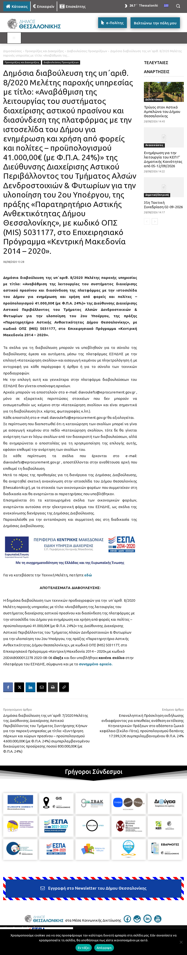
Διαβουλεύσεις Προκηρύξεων (87, 51)
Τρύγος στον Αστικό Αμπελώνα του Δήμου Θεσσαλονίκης (162, 111)
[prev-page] (147, 221)
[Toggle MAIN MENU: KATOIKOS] (14, 38)
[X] (19, 687)
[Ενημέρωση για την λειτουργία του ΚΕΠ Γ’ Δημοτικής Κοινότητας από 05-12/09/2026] (164, 137)
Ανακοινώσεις (154, 145)
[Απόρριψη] (180, 942)
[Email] (42, 687)
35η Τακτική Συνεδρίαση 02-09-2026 (163, 204)
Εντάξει (83, 947)
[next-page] (155, 221)
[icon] (127, 921)
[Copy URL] (64, 687)
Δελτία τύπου (153, 99)
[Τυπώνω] (53, 687)
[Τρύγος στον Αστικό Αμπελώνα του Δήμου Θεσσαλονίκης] (164, 92)
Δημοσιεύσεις (12, 51)
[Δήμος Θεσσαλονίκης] (36, 24)
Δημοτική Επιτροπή (157, 195)
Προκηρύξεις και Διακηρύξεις (44, 51)
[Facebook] (8, 687)
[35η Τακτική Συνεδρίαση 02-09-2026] (164, 187)
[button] (178, 6)
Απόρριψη (104, 947)
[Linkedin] (30, 687)
